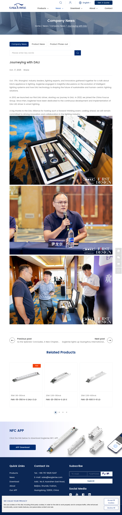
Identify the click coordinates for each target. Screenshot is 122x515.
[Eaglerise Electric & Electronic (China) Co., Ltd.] (18, 6)
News (58, 8)
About (92, 8)
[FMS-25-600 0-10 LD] (96, 377)
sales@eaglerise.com (52, 477)
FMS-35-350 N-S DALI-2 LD (23, 399)
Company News (57, 26)
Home (38, 26)
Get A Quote (103, 2)
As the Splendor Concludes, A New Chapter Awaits (37, 342)
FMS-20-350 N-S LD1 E (56, 399)
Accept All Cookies (111, 501)
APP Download (23, 447)
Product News (38, 44)
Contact (108, 8)
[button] (55, 412)
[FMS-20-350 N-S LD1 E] (61, 377)
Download (75, 8)
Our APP (13, 490)
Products (14, 473)
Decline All (111, 508)
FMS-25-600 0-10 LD (90, 399)
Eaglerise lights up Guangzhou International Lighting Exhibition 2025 (83, 342)
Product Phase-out (59, 44)
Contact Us (41, 466)
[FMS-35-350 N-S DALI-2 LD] (26, 377)
